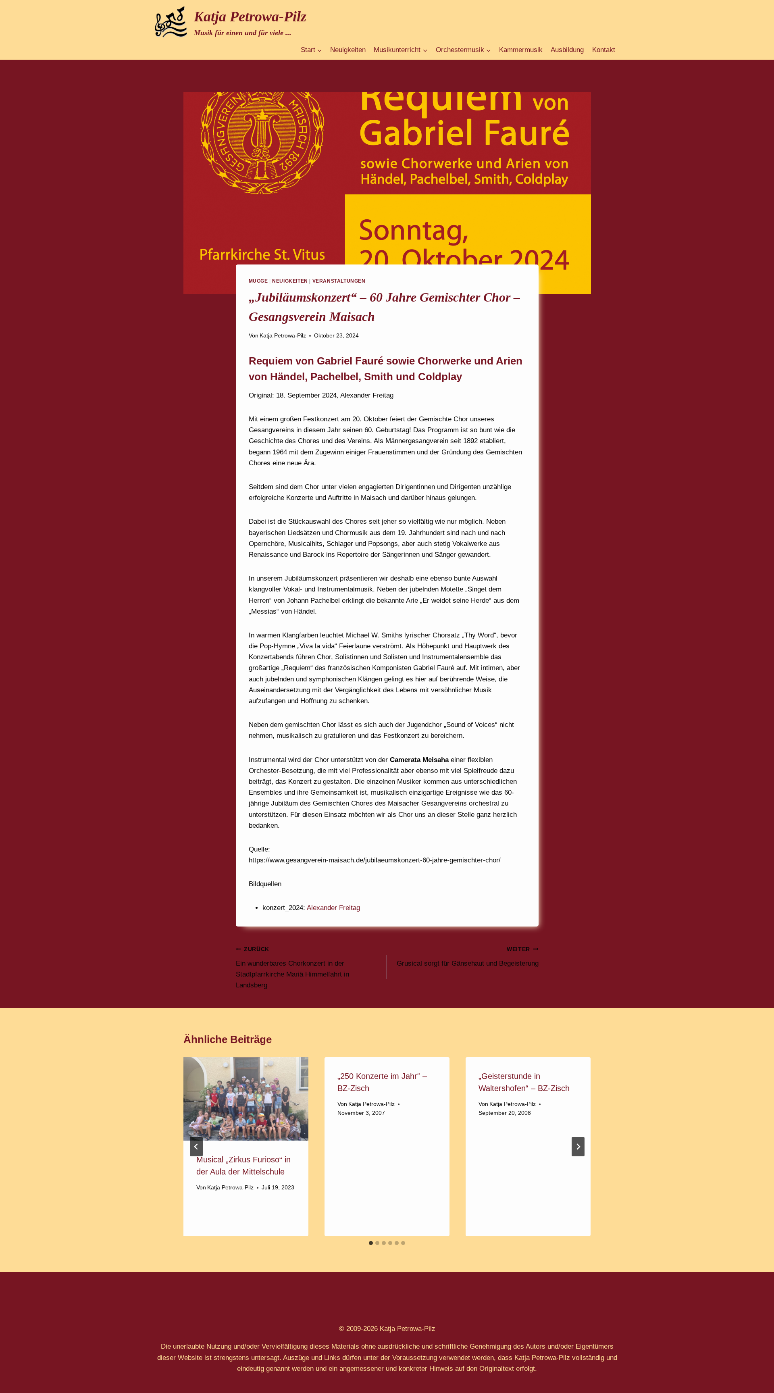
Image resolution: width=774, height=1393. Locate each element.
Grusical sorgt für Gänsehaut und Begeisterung (468, 956)
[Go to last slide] (196, 1146)
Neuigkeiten (348, 50)
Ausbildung (567, 50)
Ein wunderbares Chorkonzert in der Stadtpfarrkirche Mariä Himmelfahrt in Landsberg (292, 967)
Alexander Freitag (333, 908)
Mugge (258, 281)
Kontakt (603, 50)
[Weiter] (578, 1146)
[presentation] (245, 1099)
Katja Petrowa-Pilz (283, 336)
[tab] (371, 1243)
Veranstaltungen (339, 281)
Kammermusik (521, 50)
